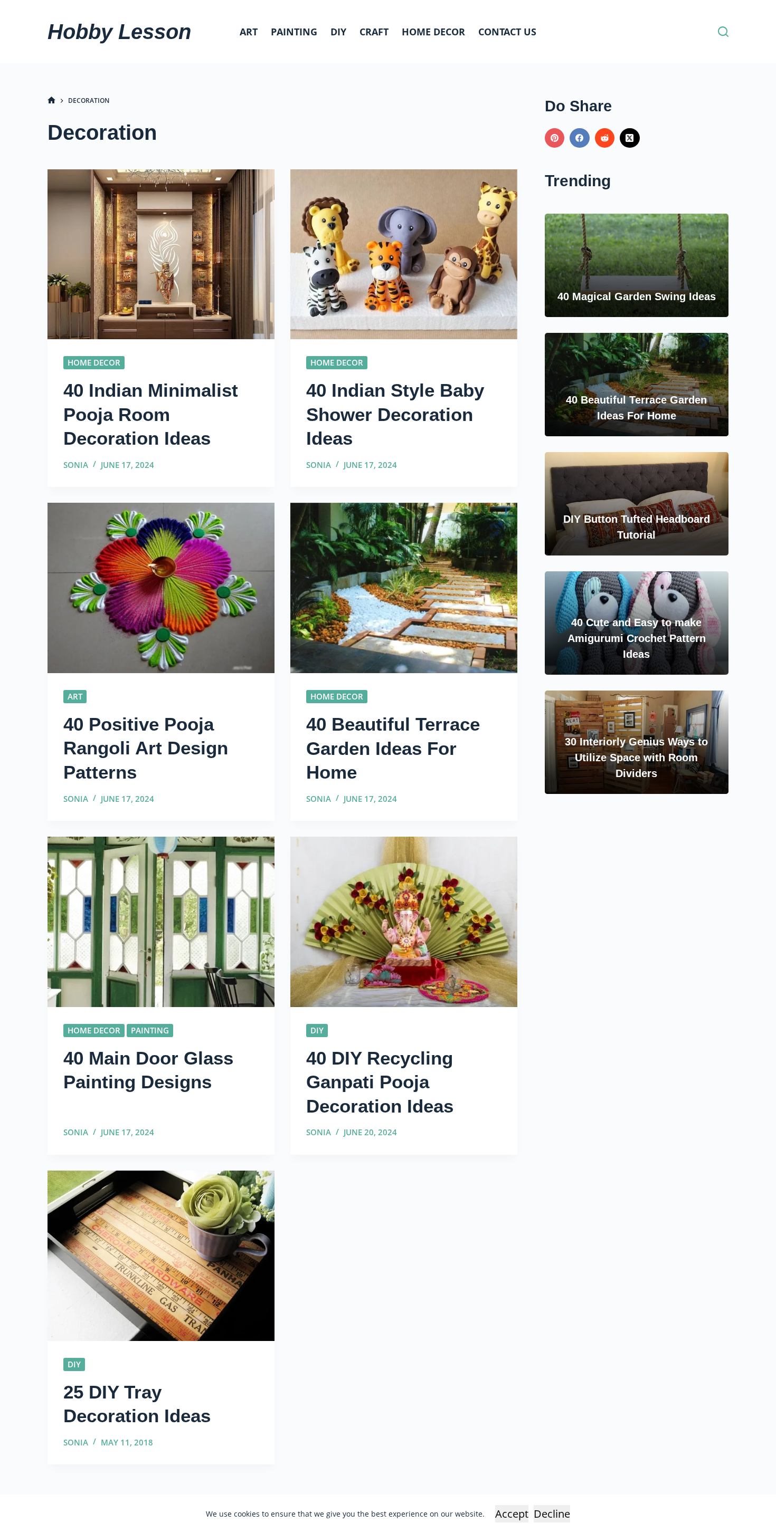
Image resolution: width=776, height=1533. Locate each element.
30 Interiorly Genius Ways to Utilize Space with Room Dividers (636, 757)
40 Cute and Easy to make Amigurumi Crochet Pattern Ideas (636, 638)
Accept (511, 1514)
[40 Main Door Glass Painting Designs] (161, 922)
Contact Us (507, 31)
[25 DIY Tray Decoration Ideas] (161, 1256)
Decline (552, 1514)
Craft (374, 31)
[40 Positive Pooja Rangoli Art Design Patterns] (161, 588)
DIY (338, 31)
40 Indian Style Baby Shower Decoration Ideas (395, 414)
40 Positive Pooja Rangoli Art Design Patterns (145, 748)
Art (249, 31)
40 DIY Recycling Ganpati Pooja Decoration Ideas (379, 1082)
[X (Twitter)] (630, 138)
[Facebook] (580, 138)
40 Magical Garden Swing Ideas (636, 296)
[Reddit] (605, 138)
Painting (294, 31)
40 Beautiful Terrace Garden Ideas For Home (393, 748)
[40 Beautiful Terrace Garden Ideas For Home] (403, 588)
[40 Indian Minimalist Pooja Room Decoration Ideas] (161, 254)
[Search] (723, 31)
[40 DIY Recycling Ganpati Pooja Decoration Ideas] (403, 922)
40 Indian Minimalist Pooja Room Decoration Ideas (150, 414)
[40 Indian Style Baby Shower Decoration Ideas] (403, 254)
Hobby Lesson (119, 31)
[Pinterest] (555, 138)
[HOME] (51, 100)
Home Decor (433, 31)
